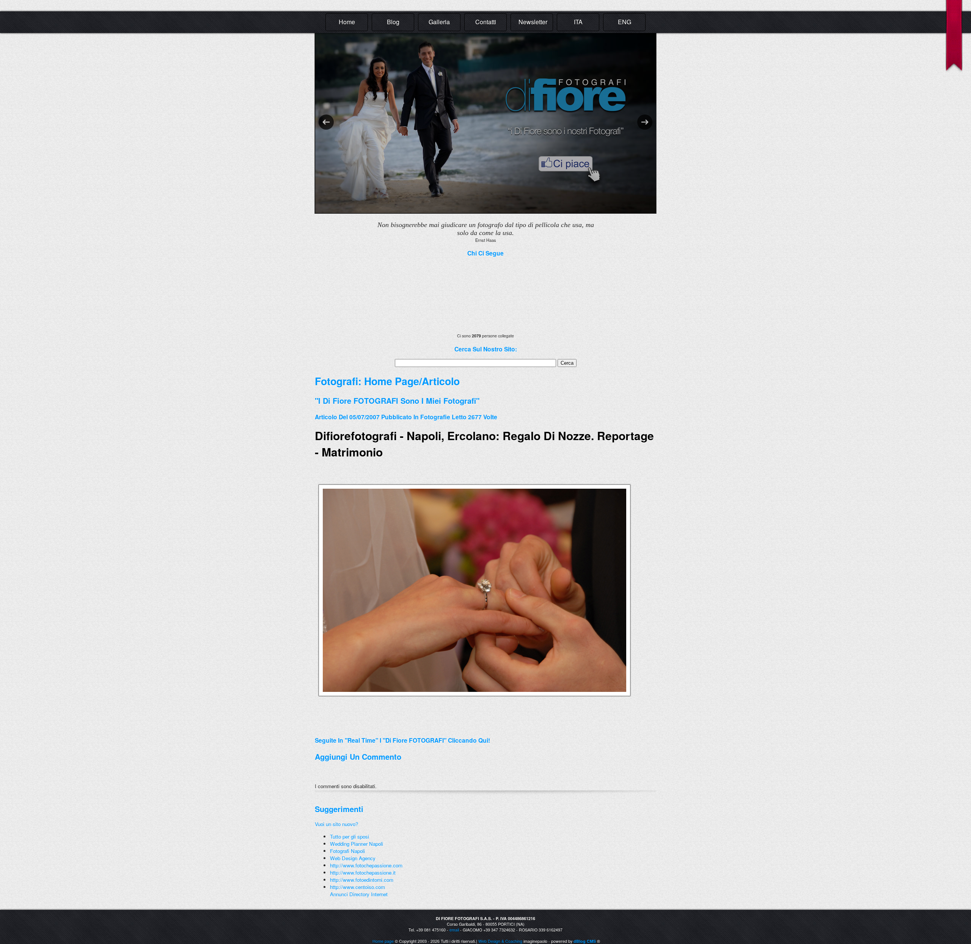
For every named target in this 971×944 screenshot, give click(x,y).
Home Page (391, 381)
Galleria (439, 21)
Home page (383, 941)
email (454, 930)
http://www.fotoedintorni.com (361, 879)
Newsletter (532, 21)
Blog (393, 21)
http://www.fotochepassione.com (366, 865)
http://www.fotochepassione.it (363, 872)
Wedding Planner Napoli (356, 843)
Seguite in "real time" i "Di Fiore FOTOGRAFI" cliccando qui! (402, 740)
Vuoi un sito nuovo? (336, 824)
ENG (624, 21)
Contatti (485, 21)
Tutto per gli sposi (349, 836)
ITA (578, 21)
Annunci (339, 894)
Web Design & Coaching (500, 941)
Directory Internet (368, 894)
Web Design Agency (353, 858)
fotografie (435, 416)
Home (347, 21)
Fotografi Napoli (347, 851)
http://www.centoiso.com (357, 887)
